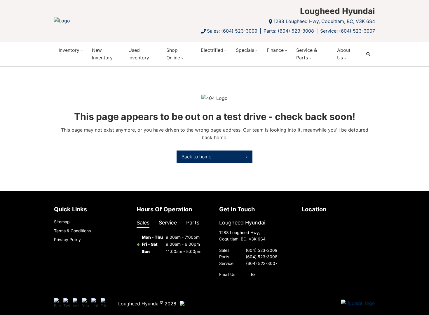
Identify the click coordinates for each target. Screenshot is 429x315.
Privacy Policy (67, 239)
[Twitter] (66, 303)
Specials (245, 50)
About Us (343, 54)
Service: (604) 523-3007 (347, 31)
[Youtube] (85, 303)
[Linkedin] (94, 303)
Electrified (212, 50)
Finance (275, 50)
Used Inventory (138, 54)
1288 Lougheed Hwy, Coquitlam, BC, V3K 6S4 (324, 21)
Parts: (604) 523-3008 (289, 31)
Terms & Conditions (72, 230)
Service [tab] (168, 223)
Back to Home (196, 157)
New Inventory (102, 54)
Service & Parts (306, 54)
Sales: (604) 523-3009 (232, 31)
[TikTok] (104, 303)
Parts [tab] (192, 223)
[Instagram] (76, 303)
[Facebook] (57, 303)
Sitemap (62, 221)
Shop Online (173, 54)
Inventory (69, 50)
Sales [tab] (143, 223)
